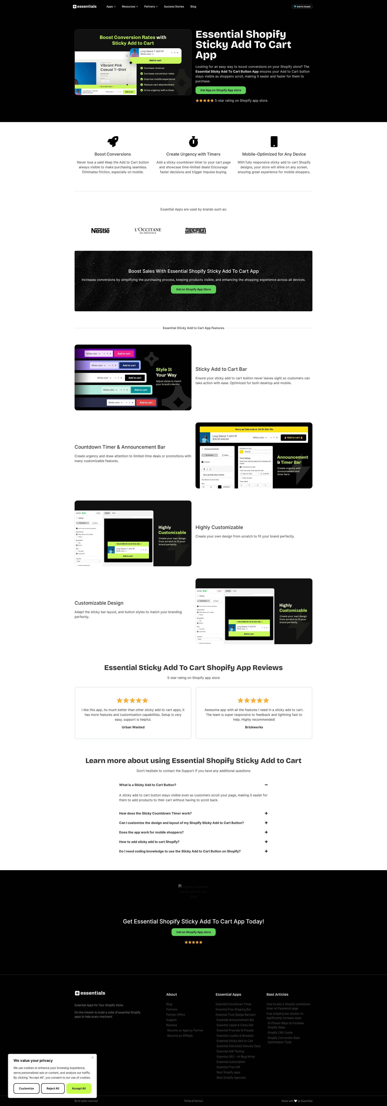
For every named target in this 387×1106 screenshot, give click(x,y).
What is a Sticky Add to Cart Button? (147, 785)
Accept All (79, 1088)
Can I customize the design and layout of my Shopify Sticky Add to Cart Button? (181, 823)
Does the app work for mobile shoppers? (151, 832)
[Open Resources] (137, 7)
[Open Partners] (157, 7)
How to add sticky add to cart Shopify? (149, 842)
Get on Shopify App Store (193, 289)
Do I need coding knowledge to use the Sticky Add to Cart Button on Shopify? (180, 851)
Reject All (53, 1088)
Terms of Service (193, 1100)
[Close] (92, 1057)
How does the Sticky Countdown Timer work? (155, 813)
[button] (193, 784)
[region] (52, 1076)
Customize (26, 1088)
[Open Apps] (114, 7)
